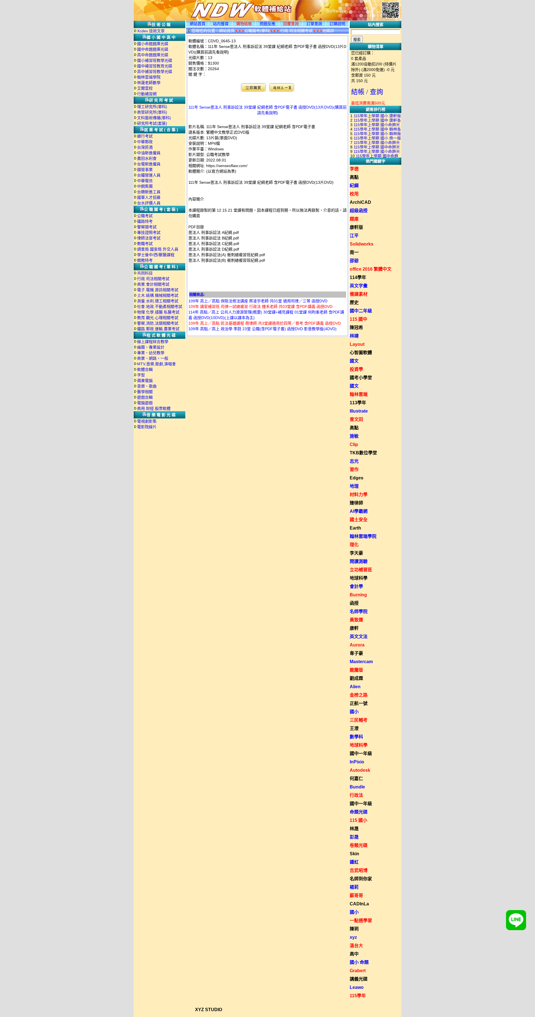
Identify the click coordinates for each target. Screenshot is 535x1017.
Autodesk (360, 770)
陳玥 (354, 929)
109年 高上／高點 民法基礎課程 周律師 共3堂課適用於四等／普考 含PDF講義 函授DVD (264, 323)
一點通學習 (361, 920)
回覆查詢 (291, 23)
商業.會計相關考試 (153, 284)
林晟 (354, 828)
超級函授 (359, 210)
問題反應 (267, 23)
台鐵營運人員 (148, 175)
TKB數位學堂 (363, 452)
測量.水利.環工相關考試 (157, 301)
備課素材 (359, 294)
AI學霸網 (359, 511)
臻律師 (356, 503)
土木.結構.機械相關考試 (157, 295)
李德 (354, 168)
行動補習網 (147, 94)
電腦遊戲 (145, 403)
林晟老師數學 (148, 82)
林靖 (354, 336)
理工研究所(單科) (152, 106)
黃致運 (356, 619)
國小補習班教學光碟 (154, 60)
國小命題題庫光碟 (152, 43)
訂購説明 (337, 23)
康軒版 (356, 227)
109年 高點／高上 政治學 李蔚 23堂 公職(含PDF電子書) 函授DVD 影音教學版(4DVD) (262, 329)
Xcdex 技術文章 (151, 31)
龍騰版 (356, 670)
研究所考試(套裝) (152, 123)
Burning (358, 594)
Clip (354, 444)
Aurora (357, 645)
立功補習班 (361, 569)
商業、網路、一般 (152, 358)
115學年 (358, 995)
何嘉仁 (356, 778)
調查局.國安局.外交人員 (157, 249)
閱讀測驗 (359, 561)
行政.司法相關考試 (153, 278)
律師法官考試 (148, 238)
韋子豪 (356, 653)
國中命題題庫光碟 (152, 49)
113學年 (358, 402)
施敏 (354, 436)
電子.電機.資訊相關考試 (157, 290)
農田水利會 (147, 158)
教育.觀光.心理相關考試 (157, 317)
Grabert (358, 970)
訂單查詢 (314, 23)
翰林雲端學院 (148, 77)
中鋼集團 (145, 186)
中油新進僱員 (148, 153)
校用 (354, 194)
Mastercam (361, 661)
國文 (354, 361)
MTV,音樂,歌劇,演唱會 (156, 364)
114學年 (358, 277)
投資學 (356, 369)
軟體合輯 (145, 369)
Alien (355, 686)
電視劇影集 (147, 421)
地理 (354, 486)
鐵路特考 (145, 221)
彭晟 (354, 837)
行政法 (356, 795)
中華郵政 (145, 141)
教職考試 (145, 243)
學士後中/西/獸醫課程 (155, 255)
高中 (354, 954)
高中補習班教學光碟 (154, 71)
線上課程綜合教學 (152, 341)
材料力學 (359, 494)
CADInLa (359, 903)
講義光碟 (359, 979)
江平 (354, 235)
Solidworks (361, 244)
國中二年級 (361, 310)
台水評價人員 (148, 203)
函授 (354, 603)
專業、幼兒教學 (150, 353)
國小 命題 (359, 962)
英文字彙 (359, 285)
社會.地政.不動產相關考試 (159, 306)
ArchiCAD (360, 202)
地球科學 (359, 578)
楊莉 (354, 887)
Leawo (357, 987)
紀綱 (354, 185)
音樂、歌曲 (147, 386)
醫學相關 (145, 391)
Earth (355, 528)
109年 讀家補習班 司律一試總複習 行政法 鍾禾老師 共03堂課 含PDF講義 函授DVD (260, 306)
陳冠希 (356, 327)
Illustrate (359, 411)
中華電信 (145, 180)
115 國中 (358, 319)
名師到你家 (361, 878)
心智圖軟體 (361, 352)
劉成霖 (356, 678)
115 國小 (358, 820)
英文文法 (359, 636)
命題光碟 (359, 812)
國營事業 (145, 169)
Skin (354, 853)
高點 (354, 177)
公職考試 (145, 216)
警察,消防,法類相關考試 (157, 323)
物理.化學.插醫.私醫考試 (158, 312)
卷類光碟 (359, 845)
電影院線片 (147, 427)
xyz (353, 937)
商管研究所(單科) (152, 112)
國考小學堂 (361, 377)
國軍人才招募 (148, 197)
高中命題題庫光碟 (152, 55)
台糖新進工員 (148, 192)
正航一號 (359, 703)
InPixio (357, 761)
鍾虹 (354, 862)
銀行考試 (145, 136)
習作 (354, 469)
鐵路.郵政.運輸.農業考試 (158, 329)
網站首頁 (197, 23)
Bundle (357, 787)
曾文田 (356, 419)
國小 (354, 711)
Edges (356, 478)
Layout (357, 344)
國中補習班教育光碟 (154, 66)
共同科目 (145, 273)
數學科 (356, 736)
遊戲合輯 (145, 397)
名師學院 (359, 611)
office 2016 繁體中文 (370, 269)
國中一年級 (361, 753)
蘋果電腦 (145, 380)
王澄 (354, 728)
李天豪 (356, 553)
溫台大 (356, 945)
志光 (354, 461)
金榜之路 (359, 695)
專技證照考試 (148, 232)
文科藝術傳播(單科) (154, 118)
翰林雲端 (359, 394)
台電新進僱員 (148, 164)
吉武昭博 (359, 870)
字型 (141, 375)
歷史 (354, 302)
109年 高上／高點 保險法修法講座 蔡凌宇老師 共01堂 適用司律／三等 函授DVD (257, 301)
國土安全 (359, 519)
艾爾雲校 (145, 88)
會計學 (356, 586)
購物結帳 (244, 23)
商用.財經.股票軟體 (154, 408)
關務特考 (145, 260)
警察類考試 (147, 227)
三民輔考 (359, 720)
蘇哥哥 (356, 895)
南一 (354, 252)
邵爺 (354, 260)
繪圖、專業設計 (150, 347)
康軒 (354, 628)
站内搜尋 (220, 23)
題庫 (354, 219)
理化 (354, 544)
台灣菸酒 (145, 147)
